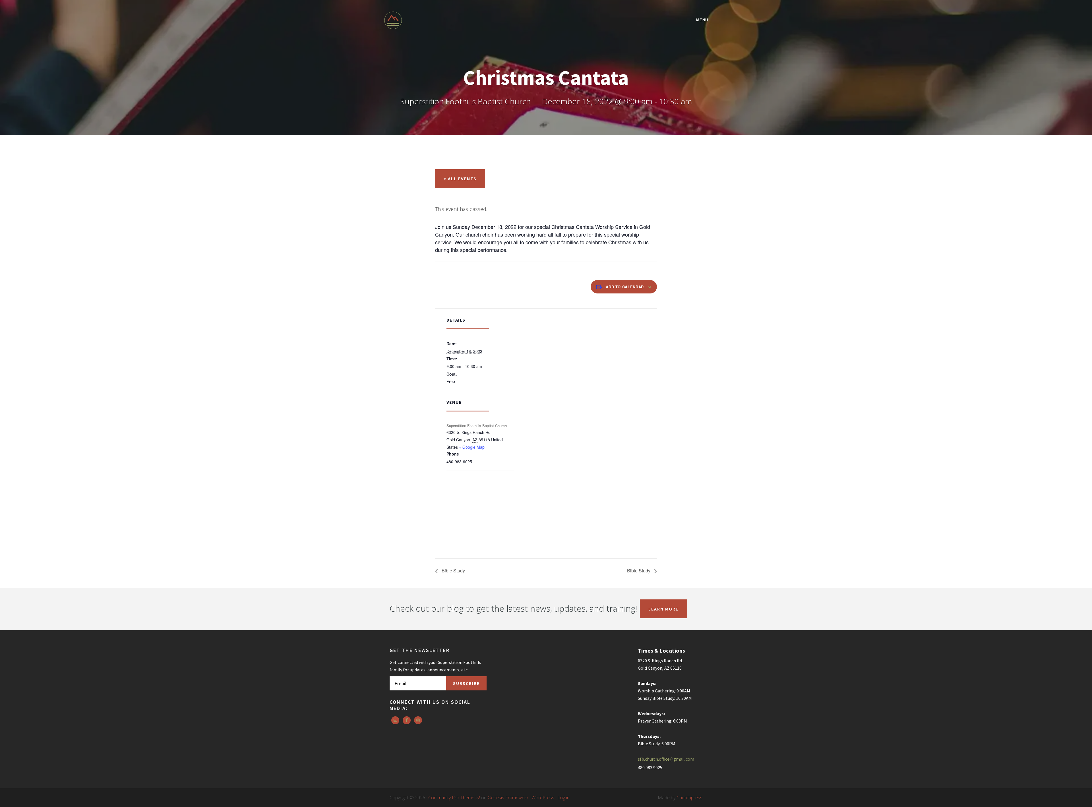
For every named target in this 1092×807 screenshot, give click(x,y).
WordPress (542, 797)
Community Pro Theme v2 (454, 797)
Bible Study (452, 570)
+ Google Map (472, 447)
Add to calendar (625, 286)
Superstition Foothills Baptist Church (433, 20)
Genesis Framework (508, 797)
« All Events (460, 178)
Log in (563, 797)
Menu (702, 20)
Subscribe (466, 683)
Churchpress (689, 797)
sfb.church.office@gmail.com (666, 759)
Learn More (663, 609)
